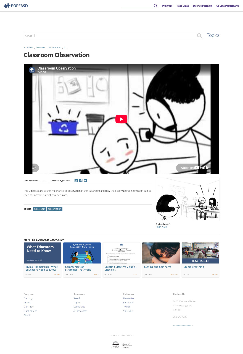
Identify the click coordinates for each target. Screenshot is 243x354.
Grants (27, 302)
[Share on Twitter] (85, 180)
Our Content (30, 310)
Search (77, 298)
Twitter (126, 306)
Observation (54, 208)
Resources (183, 5)
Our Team (29, 306)
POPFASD (28, 47)
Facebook (128, 302)
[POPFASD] (14, 5)
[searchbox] (140, 6)
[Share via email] (76, 180)
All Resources (55, 47)
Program (167, 5)
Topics (213, 35)
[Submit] (155, 6)
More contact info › (182, 323)
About (27, 315)
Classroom (39, 208)
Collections (79, 306)
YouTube (128, 310)
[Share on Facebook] (81, 180)
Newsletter (128, 298)
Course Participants (227, 5)
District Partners (202, 5)
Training (28, 298)
